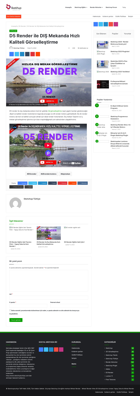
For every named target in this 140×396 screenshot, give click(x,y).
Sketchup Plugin (111, 365)
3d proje (48, 388)
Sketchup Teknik (111, 355)
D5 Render (22, 26)
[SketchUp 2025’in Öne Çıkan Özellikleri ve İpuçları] (103, 64)
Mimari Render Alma (88, 388)
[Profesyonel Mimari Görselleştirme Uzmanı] (103, 84)
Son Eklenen (101, 34)
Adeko (108, 369)
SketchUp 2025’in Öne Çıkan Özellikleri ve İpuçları (119, 63)
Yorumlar (127, 34)
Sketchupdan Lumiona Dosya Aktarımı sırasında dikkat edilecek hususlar (120, 143)
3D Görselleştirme (112, 351)
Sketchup (109, 348)
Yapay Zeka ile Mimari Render (124, 388)
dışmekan (66, 174)
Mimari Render (75, 388)
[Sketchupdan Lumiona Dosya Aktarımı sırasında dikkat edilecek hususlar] (103, 143)
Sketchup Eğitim (80, 7)
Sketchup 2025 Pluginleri (120, 51)
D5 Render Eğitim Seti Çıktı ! (74, 242)
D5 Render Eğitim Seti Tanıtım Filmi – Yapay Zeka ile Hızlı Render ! (20, 244)
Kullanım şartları (108, 16)
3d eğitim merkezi (64, 388)
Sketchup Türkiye (18, 48)
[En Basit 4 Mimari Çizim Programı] (103, 109)
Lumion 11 (109, 376)
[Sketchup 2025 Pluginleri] (103, 54)
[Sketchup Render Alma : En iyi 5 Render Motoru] (103, 127)
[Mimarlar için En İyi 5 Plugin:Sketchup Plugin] (103, 135)
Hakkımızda (96, 16)
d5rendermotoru (49, 174)
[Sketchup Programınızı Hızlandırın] (103, 118)
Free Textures (111, 379)
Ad (10, 294)
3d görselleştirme (55, 111)
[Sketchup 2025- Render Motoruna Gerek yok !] (103, 45)
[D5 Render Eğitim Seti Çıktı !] (76, 233)
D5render (32, 174)
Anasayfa (68, 7)
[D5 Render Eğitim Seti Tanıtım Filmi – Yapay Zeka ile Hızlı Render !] (21, 233)
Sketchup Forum (111, 7)
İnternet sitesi (55, 302)
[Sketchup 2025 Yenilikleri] (103, 75)
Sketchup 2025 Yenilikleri (120, 72)
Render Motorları (95, 7)
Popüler (115, 34)
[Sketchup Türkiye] (13, 7)
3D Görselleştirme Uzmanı (105, 388)
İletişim (130, 16)
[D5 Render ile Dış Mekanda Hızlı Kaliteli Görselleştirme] (49, 233)
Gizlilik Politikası (120, 16)
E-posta (12, 302)
